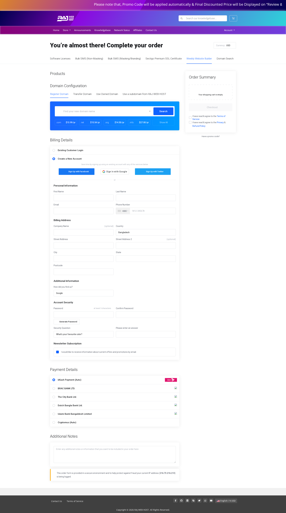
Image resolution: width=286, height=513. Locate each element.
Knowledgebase (102, 30)
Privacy (220, 122)
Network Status (122, 30)
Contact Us (151, 30)
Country (119, 226)
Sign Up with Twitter (155, 171)
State (118, 252)
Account (228, 30)
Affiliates (137, 30)
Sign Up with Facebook (78, 171)
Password (58, 308)
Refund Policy (198, 126)
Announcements (82, 30)
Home (56, 30)
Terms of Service (75, 501)
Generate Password (68, 322)
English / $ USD (228, 500)
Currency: (223, 45)
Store (66, 30)
